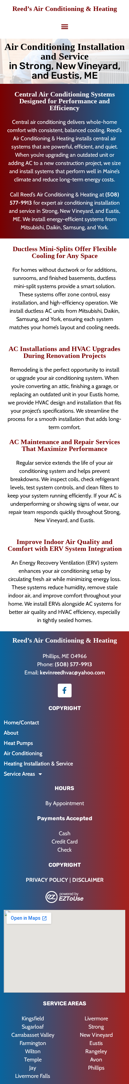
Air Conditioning (23, 753)
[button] (64, 26)
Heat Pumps (18, 743)
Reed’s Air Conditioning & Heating (64, 8)
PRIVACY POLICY (47, 880)
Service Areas (19, 774)
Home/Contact (21, 722)
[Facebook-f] (65, 690)
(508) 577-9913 (73, 664)
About (11, 733)
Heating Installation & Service (38, 763)
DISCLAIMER (88, 880)
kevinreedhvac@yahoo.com (72, 672)
